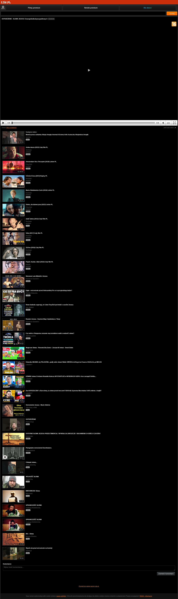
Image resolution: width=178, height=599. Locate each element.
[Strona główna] (6, 2)
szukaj (172, 13)
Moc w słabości (11, 127)
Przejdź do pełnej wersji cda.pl (89, 586)
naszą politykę (61, 596)
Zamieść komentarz (166, 574)
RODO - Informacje (146, 596)
